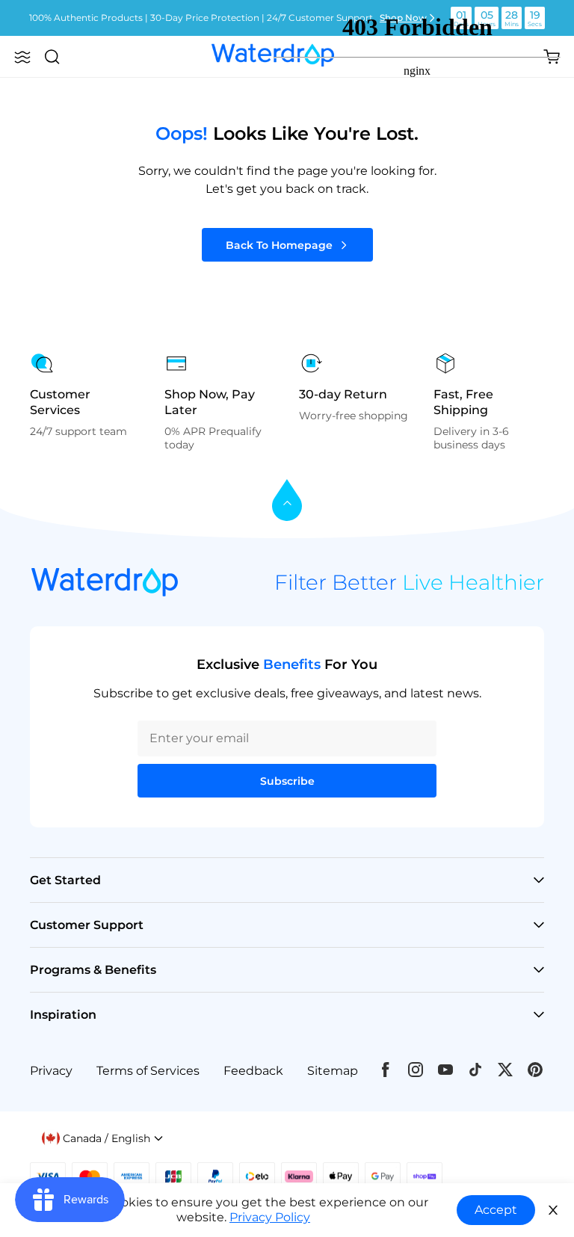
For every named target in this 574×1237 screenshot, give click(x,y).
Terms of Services (148, 1071)
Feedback (253, 1071)
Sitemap (332, 1071)
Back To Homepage (279, 245)
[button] (22, 57)
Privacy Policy (269, 1217)
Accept (496, 1210)
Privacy (51, 1071)
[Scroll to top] (287, 501)
